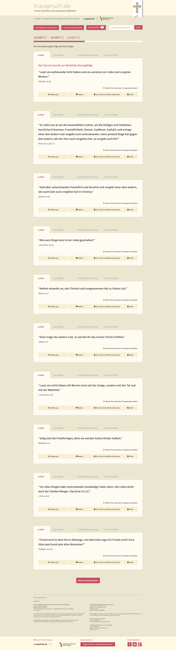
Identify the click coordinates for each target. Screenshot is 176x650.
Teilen (131, 94)
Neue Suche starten (88, 580)
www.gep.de (37, 610)
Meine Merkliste (95, 27)
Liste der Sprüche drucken (72, 28)
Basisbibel (58, 55)
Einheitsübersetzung (87, 55)
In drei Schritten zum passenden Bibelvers (55, 10)
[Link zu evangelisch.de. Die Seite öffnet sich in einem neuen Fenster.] (91, 20)
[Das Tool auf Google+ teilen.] (140, 646)
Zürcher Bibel (111, 55)
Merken (80, 94)
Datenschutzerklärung (40, 597)
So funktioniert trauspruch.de (46, 28)
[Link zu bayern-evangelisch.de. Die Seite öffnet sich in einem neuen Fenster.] (106, 20)
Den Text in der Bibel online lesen (107, 94)
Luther (41, 55)
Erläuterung (53, 94)
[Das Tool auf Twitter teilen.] (135, 646)
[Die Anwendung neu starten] (138, 17)
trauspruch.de (52, 6)
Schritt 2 (57, 37)
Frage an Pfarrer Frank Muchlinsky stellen (98, 644)
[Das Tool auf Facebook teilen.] (130, 646)
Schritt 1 (40, 37)
